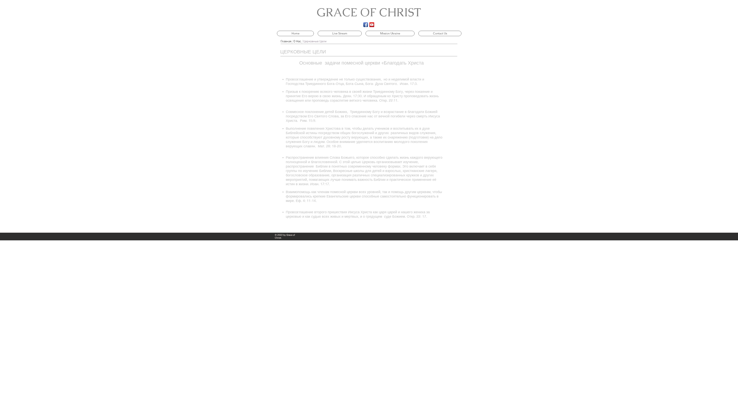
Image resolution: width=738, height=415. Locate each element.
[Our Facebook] (365, 24)
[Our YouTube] (371, 24)
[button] (315, 41)
